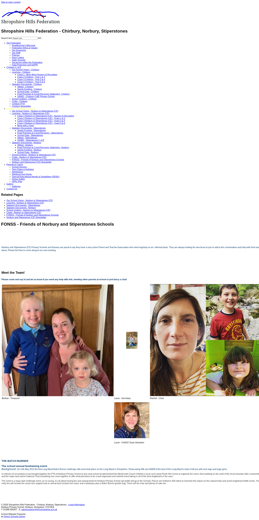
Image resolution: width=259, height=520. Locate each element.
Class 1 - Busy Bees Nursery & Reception (37, 74)
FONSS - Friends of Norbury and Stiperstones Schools (38, 160)
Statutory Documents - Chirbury (27, 84)
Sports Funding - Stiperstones (31, 130)
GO (39, 38)
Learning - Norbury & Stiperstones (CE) (30, 113)
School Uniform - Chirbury (24, 99)
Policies (16, 55)
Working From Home (22, 174)
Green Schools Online (14, 516)
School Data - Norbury (28, 152)
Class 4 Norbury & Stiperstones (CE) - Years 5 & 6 (41, 123)
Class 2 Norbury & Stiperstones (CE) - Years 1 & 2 (41, 118)
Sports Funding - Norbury (29, 150)
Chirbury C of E (13, 67)
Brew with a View (25, 125)
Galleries (16, 186)
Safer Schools (18, 60)
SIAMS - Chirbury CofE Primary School (36, 96)
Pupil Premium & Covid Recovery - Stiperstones (40, 133)
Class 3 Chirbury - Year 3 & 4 (31, 79)
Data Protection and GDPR (25, 65)
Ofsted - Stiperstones (27, 138)
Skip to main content (11, 2)
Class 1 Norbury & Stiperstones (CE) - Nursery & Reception (45, 116)
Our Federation (13, 43)
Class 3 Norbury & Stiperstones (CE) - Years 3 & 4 (41, 121)
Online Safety (18, 179)
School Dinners (19, 167)
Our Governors (19, 50)
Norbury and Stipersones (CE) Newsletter (32, 162)
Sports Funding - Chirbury (29, 89)
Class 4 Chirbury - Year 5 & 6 (31, 82)
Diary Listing (18, 57)
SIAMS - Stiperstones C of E (30, 140)
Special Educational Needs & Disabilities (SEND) (35, 177)
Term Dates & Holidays (23, 169)
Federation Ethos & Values (25, 48)
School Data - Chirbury (28, 91)
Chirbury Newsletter (21, 106)
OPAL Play (17, 181)
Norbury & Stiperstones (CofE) (20, 108)
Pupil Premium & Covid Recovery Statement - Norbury (43, 147)
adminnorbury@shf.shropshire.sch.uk (39, 509)
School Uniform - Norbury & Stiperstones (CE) (34, 155)
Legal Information (76, 505)
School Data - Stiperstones (30, 135)
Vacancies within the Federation (27, 62)
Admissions (17, 172)
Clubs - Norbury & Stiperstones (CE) (29, 157)
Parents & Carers (14, 164)
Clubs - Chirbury (20, 101)
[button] (43, 37)
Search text (6, 38)
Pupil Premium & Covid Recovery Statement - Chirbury (43, 94)
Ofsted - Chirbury (25, 87)
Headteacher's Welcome (23, 45)
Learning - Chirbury (21, 72)
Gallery (9, 184)
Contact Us (11, 189)
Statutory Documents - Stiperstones (29, 128)
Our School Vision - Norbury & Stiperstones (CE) (35, 111)
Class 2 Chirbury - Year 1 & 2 (31, 77)
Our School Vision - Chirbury (25, 70)
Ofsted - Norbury (25, 145)
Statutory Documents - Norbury (26, 143)
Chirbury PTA (18, 104)
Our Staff (16, 53)
